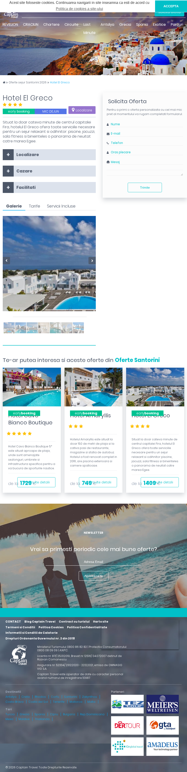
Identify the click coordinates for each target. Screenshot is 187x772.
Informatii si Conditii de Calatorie (31, 633)
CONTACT (13, 621)
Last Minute (89, 28)
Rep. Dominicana (92, 714)
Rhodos (40, 697)
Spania (142, 24)
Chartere (51, 24)
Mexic (9, 719)
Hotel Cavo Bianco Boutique (30, 419)
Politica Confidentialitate (87, 627)
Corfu (55, 697)
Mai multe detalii (36, 482)
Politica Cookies (51, 627)
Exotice (159, 24)
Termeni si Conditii (20, 627)
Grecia (125, 24)
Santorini (70, 697)
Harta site (100, 621)
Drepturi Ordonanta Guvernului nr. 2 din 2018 (40, 638)
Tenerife (59, 702)
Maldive (24, 719)
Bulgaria (69, 714)
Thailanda (42, 719)
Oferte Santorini (137, 360)
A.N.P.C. (64, 650)
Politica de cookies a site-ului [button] (79, 9)
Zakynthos (89, 697)
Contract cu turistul (74, 621)
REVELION (10, 24)
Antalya (107, 24)
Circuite (71, 24)
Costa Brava (14, 702)
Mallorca (76, 702)
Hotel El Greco (60, 82)
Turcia (10, 714)
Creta (25, 697)
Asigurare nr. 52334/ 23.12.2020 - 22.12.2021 (65, 665)
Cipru (54, 714)
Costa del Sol (38, 702)
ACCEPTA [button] (171, 6)
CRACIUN (30, 24)
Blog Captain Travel (39, 621)
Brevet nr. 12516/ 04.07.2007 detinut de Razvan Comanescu (79, 658)
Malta (91, 702)
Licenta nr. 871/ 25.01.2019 (53, 656)
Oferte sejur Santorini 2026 (28, 82)
